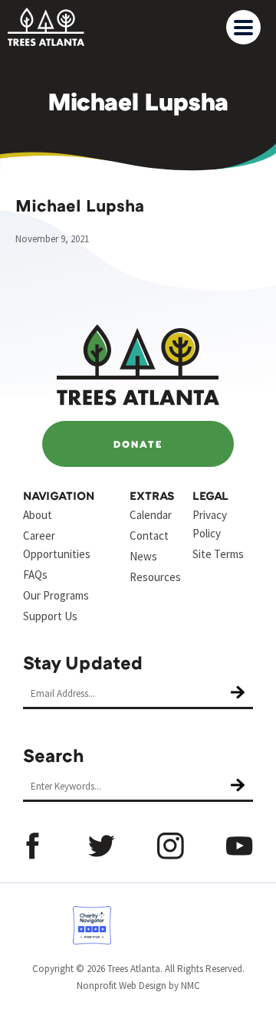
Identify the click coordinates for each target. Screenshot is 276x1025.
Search (53, 755)
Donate (138, 444)
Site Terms (218, 554)
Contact (149, 535)
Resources (155, 577)
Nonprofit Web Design (121, 985)
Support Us (50, 616)
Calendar (151, 515)
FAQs (35, 574)
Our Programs (56, 595)
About (37, 515)
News (143, 556)
